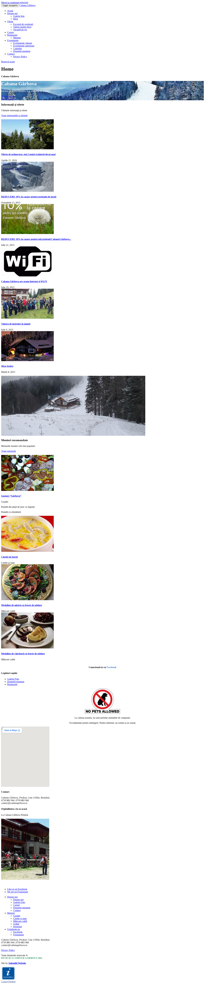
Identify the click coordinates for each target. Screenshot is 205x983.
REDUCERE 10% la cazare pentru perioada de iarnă (28, 196)
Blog (15, 19)
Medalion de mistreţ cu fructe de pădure (21, 605)
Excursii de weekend (23, 24)
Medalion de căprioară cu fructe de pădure (23, 653)
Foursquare (18, 934)
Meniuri (17, 37)
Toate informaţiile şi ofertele (14, 115)
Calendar (17, 48)
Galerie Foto (13, 679)
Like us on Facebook (17, 889)
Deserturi (17, 926)
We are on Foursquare (17, 892)
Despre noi (12, 13)
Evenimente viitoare (22, 43)
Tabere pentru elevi (22, 27)
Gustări (16, 915)
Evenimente (12, 40)
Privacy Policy (20, 56)
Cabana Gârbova (27, 5)
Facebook (18, 932)
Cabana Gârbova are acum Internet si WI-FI (24, 281)
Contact (11, 54)
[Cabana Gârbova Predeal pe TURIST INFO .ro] (8, 979)
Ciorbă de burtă (9, 557)
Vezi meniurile (8, 96)
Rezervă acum (8, 61)
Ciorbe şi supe (20, 918)
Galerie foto (18, 16)
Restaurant (12, 35)
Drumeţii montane (21, 51)
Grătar (16, 924)
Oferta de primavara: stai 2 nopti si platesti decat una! (28, 154)
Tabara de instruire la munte (15, 324)
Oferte (10, 21)
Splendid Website (17, 963)
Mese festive (7, 366)
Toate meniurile (8, 451)
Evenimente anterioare (23, 46)
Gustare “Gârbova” (11, 496)
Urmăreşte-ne (13, 929)
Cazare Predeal (8, 981)
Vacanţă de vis (20, 29)
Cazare (10, 32)
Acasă (10, 10)
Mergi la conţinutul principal (14, 2)
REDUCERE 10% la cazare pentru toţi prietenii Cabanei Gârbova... (36, 239)
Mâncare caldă (20, 921)
